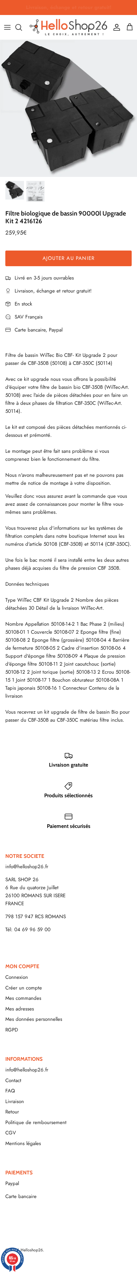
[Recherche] (22, 27)
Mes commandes (23, 998)
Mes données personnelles (33, 1019)
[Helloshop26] (68, 27)
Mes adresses (19, 1008)
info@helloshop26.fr (26, 866)
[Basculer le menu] (7, 27)
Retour (12, 1111)
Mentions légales (23, 1143)
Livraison (14, 1101)
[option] (68, 108)
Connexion (16, 977)
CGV (10, 1132)
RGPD (11, 1029)
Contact (13, 1080)
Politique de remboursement (36, 1122)
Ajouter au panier (68, 258)
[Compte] (115, 27)
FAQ (10, 1090)
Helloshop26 (32, 1250)
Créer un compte (23, 987)
